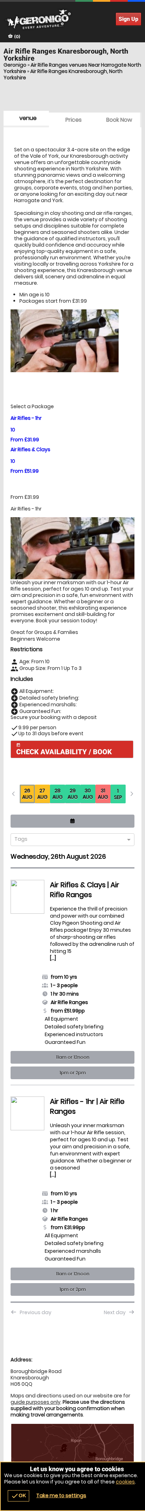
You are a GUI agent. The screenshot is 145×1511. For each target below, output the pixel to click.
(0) (16, 36)
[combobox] (69, 840)
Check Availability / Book (64, 749)
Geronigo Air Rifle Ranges (72, 19)
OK (18, 1496)
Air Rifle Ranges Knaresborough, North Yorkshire (63, 74)
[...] (27, 938)
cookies (125, 1481)
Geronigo (15, 64)
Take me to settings (61, 1495)
